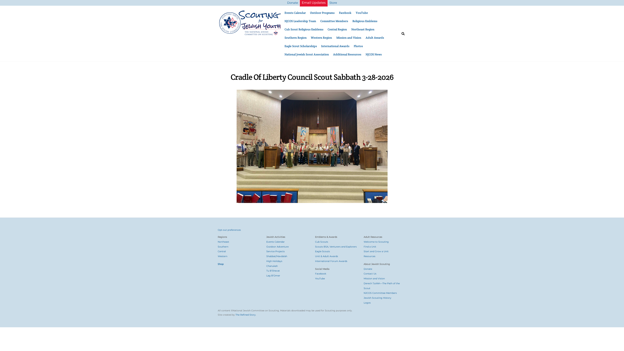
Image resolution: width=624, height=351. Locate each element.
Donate (292, 3)
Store (333, 3)
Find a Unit (370, 246)
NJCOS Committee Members (380, 293)
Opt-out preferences (229, 229)
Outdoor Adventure (277, 246)
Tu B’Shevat (273, 270)
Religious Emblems (364, 21)
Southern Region (296, 37)
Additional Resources (347, 54)
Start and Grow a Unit (376, 251)
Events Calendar (295, 13)
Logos (367, 302)
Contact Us (370, 273)
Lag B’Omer (273, 275)
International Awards (335, 46)
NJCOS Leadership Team (300, 21)
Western (222, 256)
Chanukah (272, 266)
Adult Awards (375, 37)
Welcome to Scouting (376, 241)
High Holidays (274, 261)
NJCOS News (374, 54)
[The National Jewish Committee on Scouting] (250, 34)
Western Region (321, 37)
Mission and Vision (348, 37)
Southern (223, 246)
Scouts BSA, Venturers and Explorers (336, 246)
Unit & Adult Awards (326, 256)
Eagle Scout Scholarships (301, 46)
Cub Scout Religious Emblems (304, 29)
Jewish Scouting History (377, 297)
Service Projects (275, 251)
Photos (358, 46)
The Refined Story (245, 314)
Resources (369, 256)
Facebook (345, 13)
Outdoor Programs (322, 13)
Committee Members (334, 21)
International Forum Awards (331, 261)
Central (222, 251)
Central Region (337, 29)
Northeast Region (362, 29)
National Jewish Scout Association (307, 54)
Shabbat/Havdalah (276, 256)
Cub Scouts (321, 241)
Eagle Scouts (322, 251)
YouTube (362, 13)
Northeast (223, 241)
